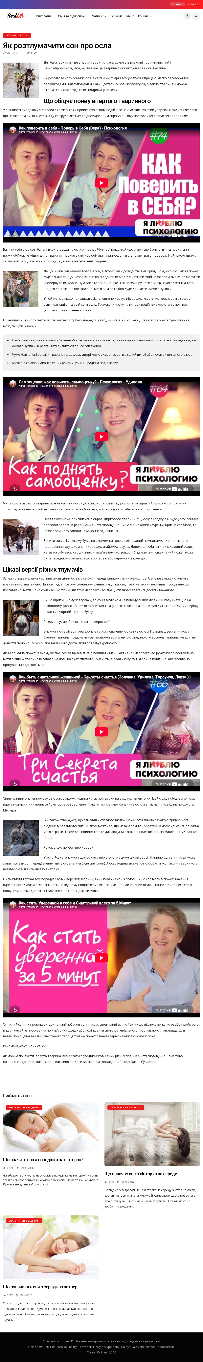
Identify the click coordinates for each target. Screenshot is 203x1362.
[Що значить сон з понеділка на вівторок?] (51, 1127)
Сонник (143, 16)
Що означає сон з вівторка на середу (140, 1173)
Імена (130, 16)
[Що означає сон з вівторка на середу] (152, 1134)
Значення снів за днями (24, 1107)
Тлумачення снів (17, 35)
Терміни (116, 16)
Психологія (43, 16)
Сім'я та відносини (71, 16)
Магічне (98, 16)
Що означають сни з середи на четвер (40, 1286)
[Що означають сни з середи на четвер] (51, 1247)
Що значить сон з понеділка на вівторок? (43, 1159)
